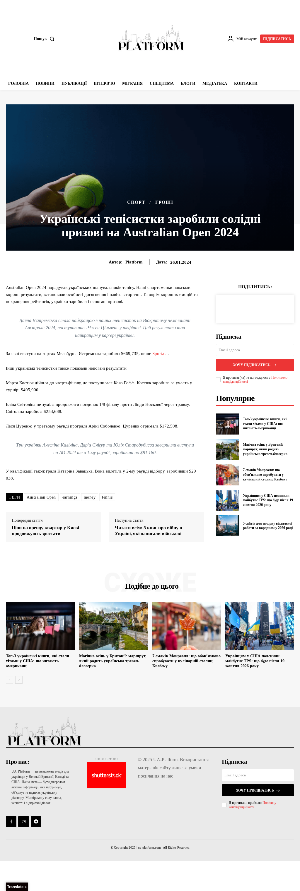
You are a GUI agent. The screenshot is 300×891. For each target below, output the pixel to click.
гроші (164, 202)
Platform (134, 262)
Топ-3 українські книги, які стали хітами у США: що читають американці (265, 423)
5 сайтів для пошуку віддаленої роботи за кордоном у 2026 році (268, 525)
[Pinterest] (261, 308)
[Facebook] (235, 308)
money (90, 497)
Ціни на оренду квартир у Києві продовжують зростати (45, 530)
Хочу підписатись (251, 365)
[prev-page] (9, 680)
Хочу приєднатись (255, 790)
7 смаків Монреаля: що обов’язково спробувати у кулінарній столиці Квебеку (265, 474)
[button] (45, 39)
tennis (107, 497)
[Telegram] (36, 821)
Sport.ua (160, 353)
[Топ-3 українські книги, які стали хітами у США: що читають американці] (227, 424)
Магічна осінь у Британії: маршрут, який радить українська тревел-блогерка (265, 449)
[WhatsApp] (275, 308)
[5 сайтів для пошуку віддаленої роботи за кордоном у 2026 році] (227, 525)
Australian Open (41, 497)
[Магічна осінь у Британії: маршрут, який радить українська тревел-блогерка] (227, 449)
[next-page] (19, 680)
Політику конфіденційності (252, 805)
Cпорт (136, 202)
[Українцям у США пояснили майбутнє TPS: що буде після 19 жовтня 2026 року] (227, 500)
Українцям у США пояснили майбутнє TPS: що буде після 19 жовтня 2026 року (268, 500)
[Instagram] (23, 821)
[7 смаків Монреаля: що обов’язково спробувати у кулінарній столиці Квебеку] (227, 474)
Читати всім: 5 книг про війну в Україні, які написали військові (148, 530)
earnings (69, 497)
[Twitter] (248, 308)
